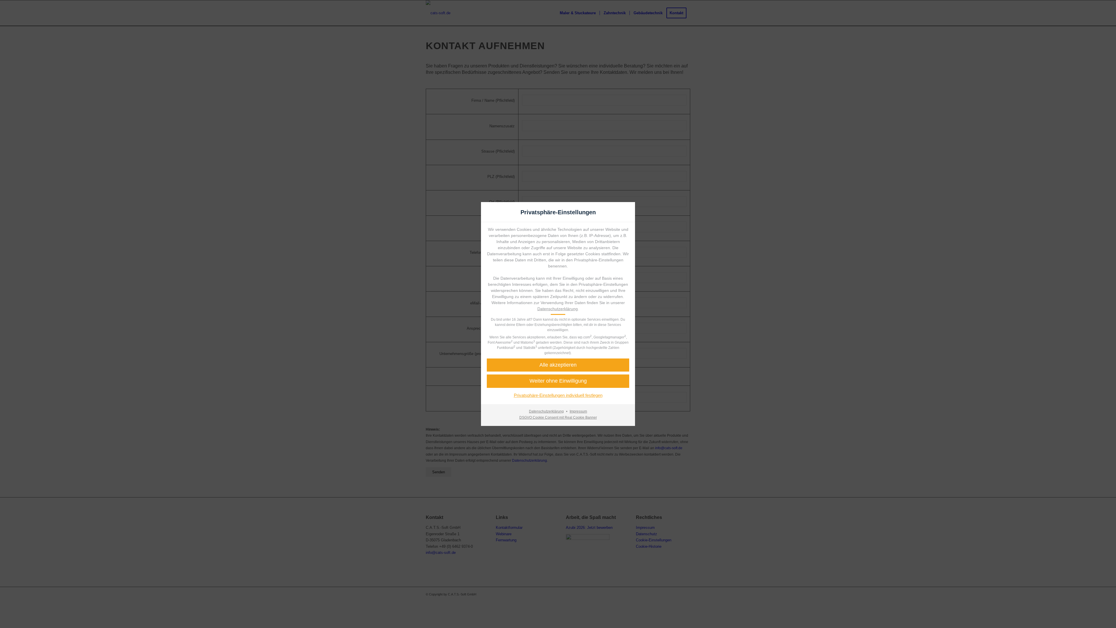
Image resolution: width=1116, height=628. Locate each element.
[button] (558, 365)
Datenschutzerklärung (557, 308)
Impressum (578, 411)
